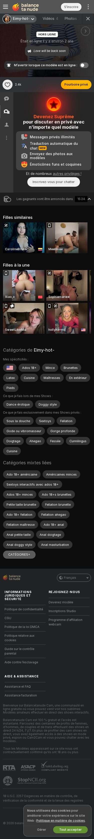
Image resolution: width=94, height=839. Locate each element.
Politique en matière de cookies (60, 820)
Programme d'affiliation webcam (65, 622)
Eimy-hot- (44, 350)
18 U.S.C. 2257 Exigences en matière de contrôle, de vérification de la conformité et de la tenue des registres (43, 798)
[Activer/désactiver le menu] (5, 7)
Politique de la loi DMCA (22, 627)
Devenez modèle (61, 602)
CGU (8, 618)
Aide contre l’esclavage (21, 662)
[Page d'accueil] (29, 7)
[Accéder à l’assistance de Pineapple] (8, 781)
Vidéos (50, 18)
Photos (73, 18)
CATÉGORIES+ (19, 554)
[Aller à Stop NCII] (32, 781)
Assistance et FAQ (18, 686)
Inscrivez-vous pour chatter (54, 182)
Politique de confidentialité (24, 609)
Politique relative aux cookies (19, 638)
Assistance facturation (21, 695)
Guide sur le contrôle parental (19, 651)
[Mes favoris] (8, 85)
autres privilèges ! (67, 174)
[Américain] (10, 368)
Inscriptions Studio (62, 611)
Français (70, 577)
